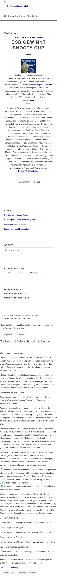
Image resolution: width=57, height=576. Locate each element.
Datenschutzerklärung (9, 567)
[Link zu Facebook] (50, 315)
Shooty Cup (34, 273)
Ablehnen (20, 334)
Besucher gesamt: (13, 297)
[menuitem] (12, 318)
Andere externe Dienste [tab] (10, 489)
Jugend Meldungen (34, 37)
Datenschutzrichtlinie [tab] (9, 554)
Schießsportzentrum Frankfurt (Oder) (19, 219)
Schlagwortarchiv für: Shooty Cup (21, 16)
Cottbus (41, 87)
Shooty (20, 273)
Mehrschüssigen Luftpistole (40, 84)
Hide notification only (27, 572)
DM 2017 (28, 103)
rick (38, 182)
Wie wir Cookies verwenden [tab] (11, 352)
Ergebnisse (34, 171)
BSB (8, 273)
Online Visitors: (12, 289)
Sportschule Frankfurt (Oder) (16, 214)
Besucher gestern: (13, 293)
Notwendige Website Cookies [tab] (12, 392)
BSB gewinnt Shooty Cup (28, 45)
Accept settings (8, 572)
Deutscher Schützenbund (15, 224)
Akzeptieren (7, 334)
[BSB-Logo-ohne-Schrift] (23, 6)
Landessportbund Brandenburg (17, 229)
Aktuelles (19, 37)
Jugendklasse (28, 100)
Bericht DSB (23, 171)
